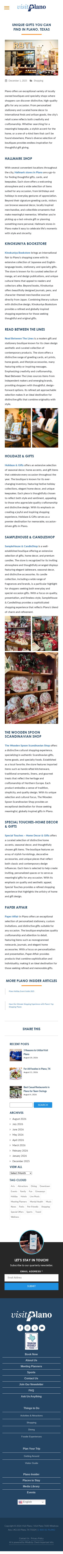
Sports (29, 1212)
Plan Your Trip (31, 1448)
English (27, 1501)
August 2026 (19, 1119)
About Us (31, 1360)
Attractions (23, 1186)
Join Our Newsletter (31, 1384)
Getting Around (31, 1456)
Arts (13, 1186)
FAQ (31, 1390)
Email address (31, 1271)
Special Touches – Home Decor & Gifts (27, 835)
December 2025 (21, 1161)
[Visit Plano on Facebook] (20, 1328)
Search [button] (43, 1105)
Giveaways (40, 1192)
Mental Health (36, 1202)
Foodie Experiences (31, 1436)
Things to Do (31, 1408)
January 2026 (19, 1156)
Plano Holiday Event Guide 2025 (21, 991)
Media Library (31, 1486)
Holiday (14, 1197)
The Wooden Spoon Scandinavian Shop (27, 745)
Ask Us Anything (31, 1396)
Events (14, 1192)
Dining (34, 1186)
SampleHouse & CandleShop (21, 546)
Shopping (38, 81)
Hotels (24, 1197)
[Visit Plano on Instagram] (27, 1328)
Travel (38, 1212)
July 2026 (17, 1124)
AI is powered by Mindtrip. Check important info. (31, 1542)
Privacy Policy (37, 1539)
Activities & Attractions (31, 1415)
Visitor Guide (31, 1463)
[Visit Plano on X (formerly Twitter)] (35, 1328)
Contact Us (31, 1378)
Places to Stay (31, 1480)
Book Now (31, 1354)
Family (23, 1192)
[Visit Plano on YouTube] (42, 1328)
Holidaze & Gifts (14, 465)
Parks (21, 1207)
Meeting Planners (19, 1202)
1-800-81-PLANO (46, 1530)
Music (48, 1202)
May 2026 (18, 1135)
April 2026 (18, 1140)
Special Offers (17, 1212)
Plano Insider (31, 1474)
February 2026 (20, 1151)
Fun (30, 1192)
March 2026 (19, 1145)
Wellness (15, 1217)
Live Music (35, 1197)
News (13, 1207)
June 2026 (18, 1129)
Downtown (45, 1186)
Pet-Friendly (32, 1207)
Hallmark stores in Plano (28, 172)
